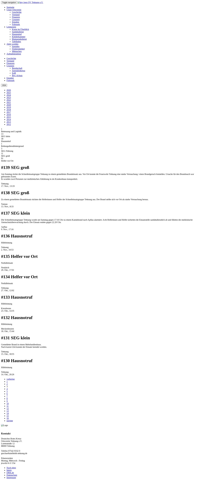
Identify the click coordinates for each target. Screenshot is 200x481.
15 (8, 416)
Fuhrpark (16, 24)
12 (8, 408)
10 (8, 403)
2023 (9, 97)
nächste (10, 421)
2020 (9, 105)
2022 (9, 100)
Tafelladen (16, 41)
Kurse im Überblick (20, 29)
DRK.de (10, 472)
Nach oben (11, 468)
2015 (9, 117)
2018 (9, 110)
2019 (9, 107)
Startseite (10, 7)
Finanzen (16, 17)
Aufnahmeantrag (14, 54)
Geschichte (16, 12)
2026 (9, 90)
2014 (9, 119)
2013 (9, 122)
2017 (9, 112)
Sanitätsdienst (18, 32)
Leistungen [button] (11, 27)
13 (8, 411)
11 (8, 406)
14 (8, 413)
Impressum (11, 477)
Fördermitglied (18, 49)
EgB (14, 73)
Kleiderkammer (18, 36)
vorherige (11, 379)
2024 (4, 85)
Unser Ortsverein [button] (14, 10)
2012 (9, 124)
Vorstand (16, 14)
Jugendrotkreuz (18, 70)
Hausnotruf (17, 34)
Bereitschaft (17, 68)
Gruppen (16, 19)
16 (8, 418)
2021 (9, 102)
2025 (9, 92)
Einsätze (15, 22)
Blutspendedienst (19, 39)
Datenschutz (12, 475)
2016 (9, 114)
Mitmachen (17, 51)
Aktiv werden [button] (12, 44)
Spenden (15, 46)
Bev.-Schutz (17, 75)
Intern (9, 470)
